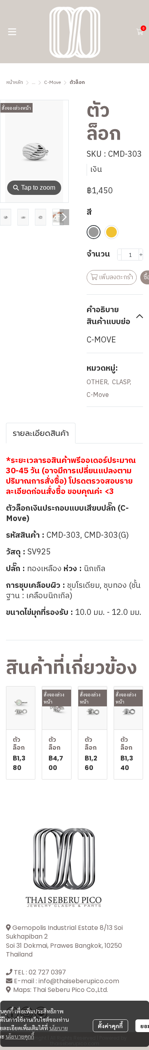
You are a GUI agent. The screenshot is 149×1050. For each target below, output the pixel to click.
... (33, 82)
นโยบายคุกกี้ (20, 1036)
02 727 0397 (47, 972)
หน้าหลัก (14, 82)
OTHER (98, 382)
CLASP (121, 382)
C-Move (52, 82)
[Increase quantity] (141, 254)
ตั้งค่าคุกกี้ (110, 1025)
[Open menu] (12, 32)
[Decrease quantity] (119, 254)
